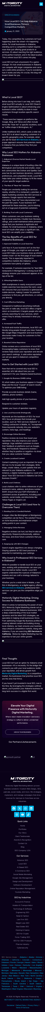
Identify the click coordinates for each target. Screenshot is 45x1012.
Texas (15, 986)
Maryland (23, 968)
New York (25, 976)
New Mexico (14, 976)
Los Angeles (37, 965)
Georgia (20, 962)
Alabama (23, 957)
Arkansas (6, 960)
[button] (41, 4)
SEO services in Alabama (13, 588)
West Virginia (17, 989)
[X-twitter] (19, 808)
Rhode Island (20, 981)
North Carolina (36, 976)
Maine (14, 968)
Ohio (18, 978)
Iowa (11, 965)
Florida (13, 962)
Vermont (29, 986)
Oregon (38, 978)
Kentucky (26, 965)
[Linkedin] (31, 808)
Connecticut (37, 960)
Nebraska (13, 973)
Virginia (39, 986)
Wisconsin (28, 989)
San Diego (33, 981)
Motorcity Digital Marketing (14, 673)
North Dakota (7, 978)
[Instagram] (25, 808)
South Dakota (35, 984)
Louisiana (5, 968)
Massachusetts (36, 968)
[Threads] (16, 814)
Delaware (5, 962)
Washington (6, 989)
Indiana (4, 965)
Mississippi (27, 970)
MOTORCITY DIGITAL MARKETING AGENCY (22, 1000)
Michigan (5, 970)
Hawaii (27, 962)
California (16, 960)
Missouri (38, 970)
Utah (22, 986)
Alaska (32, 957)
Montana (5, 973)
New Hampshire (32, 973)
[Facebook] (14, 808)
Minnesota (16, 970)
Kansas (18, 965)
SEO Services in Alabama (27, 140)
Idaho (34, 962)
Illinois (39, 962)
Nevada (22, 973)
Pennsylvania (7, 981)
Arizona (39, 957)
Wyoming (37, 989)
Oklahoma (28, 978)
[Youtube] (22, 814)
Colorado (26, 960)
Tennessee (6, 986)
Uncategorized (12, 15)
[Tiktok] (28, 814)
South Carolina (19, 984)
